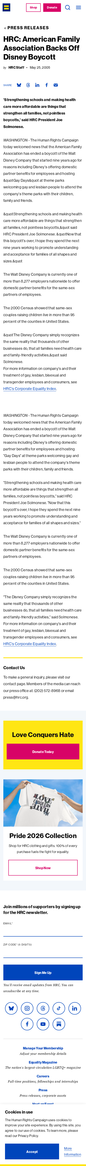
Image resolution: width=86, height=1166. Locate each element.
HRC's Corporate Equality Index (29, 388)
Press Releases (28, 27)
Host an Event (43, 1104)
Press (43, 1090)
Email (16, 923)
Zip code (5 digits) (25, 944)
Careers (43, 1076)
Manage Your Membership (43, 1048)
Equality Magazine (43, 1062)
